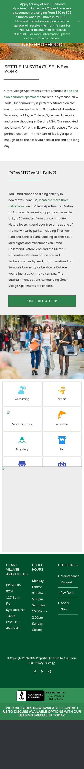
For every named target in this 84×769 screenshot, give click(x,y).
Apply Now (65, 606)
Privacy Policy (43, 663)
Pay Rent (67, 592)
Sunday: (37, 623)
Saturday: (39, 605)
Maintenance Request (68, 579)
